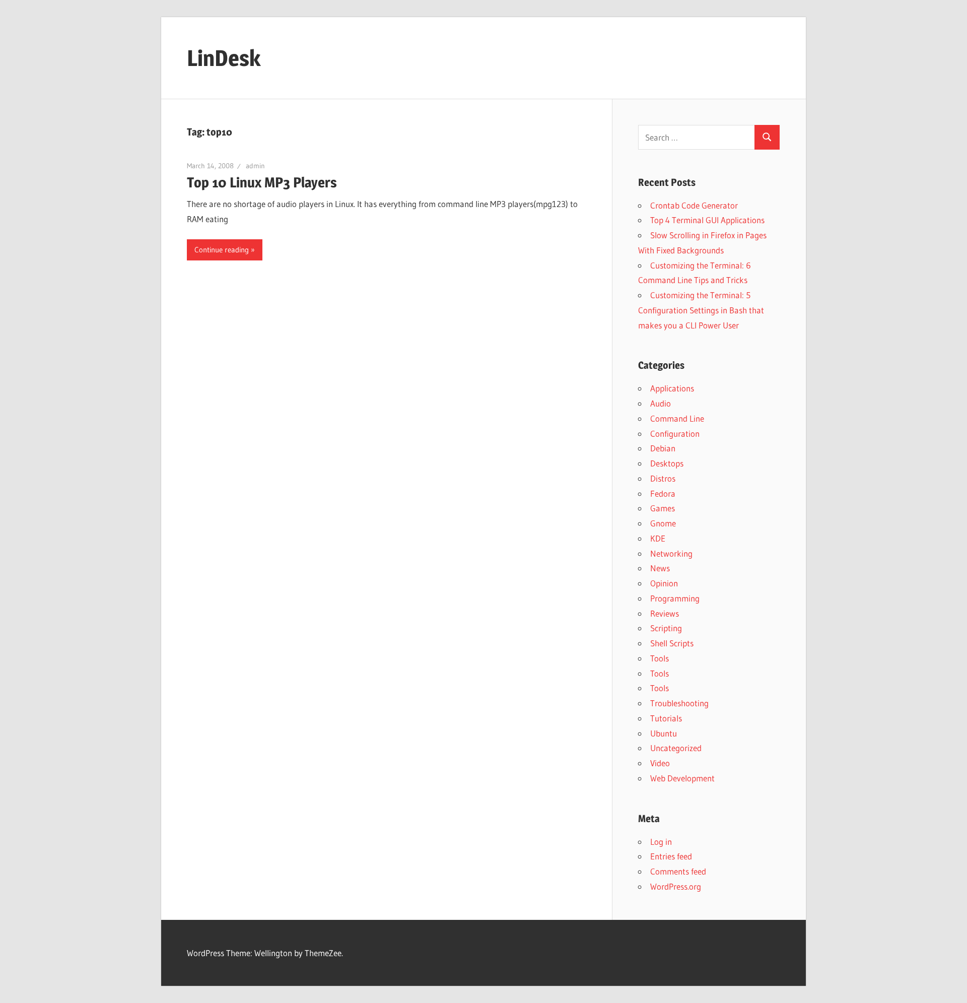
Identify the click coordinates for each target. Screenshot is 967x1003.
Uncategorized (676, 748)
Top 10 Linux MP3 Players (262, 182)
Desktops (666, 463)
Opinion (664, 583)
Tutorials (666, 718)
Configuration (675, 433)
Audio (660, 403)
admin (255, 165)
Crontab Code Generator (694, 205)
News (660, 568)
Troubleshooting (679, 703)
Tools (659, 658)
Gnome (663, 523)
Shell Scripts (672, 643)
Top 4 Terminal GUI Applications (707, 220)
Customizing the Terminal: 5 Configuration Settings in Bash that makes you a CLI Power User (701, 310)
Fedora (662, 493)
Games (662, 508)
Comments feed (678, 871)
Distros (662, 478)
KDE (657, 538)
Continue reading (221, 249)
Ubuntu (663, 733)
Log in (661, 841)
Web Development (682, 778)
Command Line (677, 418)
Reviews (664, 613)
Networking (671, 553)
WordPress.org (675, 886)
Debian (662, 448)
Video (660, 763)
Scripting (666, 628)
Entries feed (671, 856)
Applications (672, 388)
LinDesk (223, 58)
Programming (675, 598)
